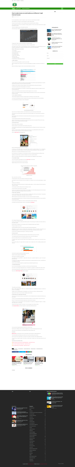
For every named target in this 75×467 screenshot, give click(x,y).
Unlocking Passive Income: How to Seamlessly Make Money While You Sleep (22, 412)
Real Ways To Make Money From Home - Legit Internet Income (57, 43)
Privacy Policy (18, 0)
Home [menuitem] (13, 8)
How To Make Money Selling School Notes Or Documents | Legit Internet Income (57, 34)
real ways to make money (37, 450)
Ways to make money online (37, 456)
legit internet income (15, 349)
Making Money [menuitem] (18, 8)
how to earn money (33, 348)
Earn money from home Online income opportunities (37, 412)
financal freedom (37, 418)
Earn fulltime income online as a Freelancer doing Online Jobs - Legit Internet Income (57, 39)
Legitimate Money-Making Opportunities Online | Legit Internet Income (39, 363)
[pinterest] (62, 463)
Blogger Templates (25, 465)
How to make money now (39, 348)
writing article (37, 459)
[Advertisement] (55, 19)
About (15, 0)
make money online (37, 436)
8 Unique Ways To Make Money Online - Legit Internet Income (22, 408)
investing (37, 427)
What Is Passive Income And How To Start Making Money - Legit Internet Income (24, 342)
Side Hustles (37, 453)
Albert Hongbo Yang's (19, 270)
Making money (14, 333)
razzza (12, 16)
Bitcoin (37, 409)
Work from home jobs (37, 457)
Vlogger (37, 454)
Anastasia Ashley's (16, 305)
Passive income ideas (37, 445)
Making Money (37, 439)
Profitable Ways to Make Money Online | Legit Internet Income (22, 420)
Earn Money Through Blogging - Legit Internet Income (57, 402)
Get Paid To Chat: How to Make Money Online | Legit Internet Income (57, 47)
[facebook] (58, 463)
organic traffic (37, 442)
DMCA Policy (22, 0)
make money (28, 159)
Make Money (37, 430)
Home (12, 0)
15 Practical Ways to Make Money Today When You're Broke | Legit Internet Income (17, 363)
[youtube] (60, 463)
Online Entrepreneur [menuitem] (26, 8)
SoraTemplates (17, 465)
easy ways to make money (27, 348)
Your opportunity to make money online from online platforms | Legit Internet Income (57, 406)
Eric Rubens (32, 202)
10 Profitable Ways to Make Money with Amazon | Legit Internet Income (22, 424)
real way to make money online (37, 448)
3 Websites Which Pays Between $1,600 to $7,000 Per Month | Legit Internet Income (57, 398)
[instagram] (61, 463)
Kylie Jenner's (17, 132)
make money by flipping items (37, 433)
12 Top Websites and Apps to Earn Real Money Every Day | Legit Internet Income (57, 393)
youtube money (37, 460)
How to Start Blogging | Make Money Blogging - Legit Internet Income (57, 30)
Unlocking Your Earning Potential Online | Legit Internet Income (28, 363)
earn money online (20, 348)
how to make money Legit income (37, 424)
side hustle (37, 451)
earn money (15, 11)
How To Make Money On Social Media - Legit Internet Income (21, 345)
